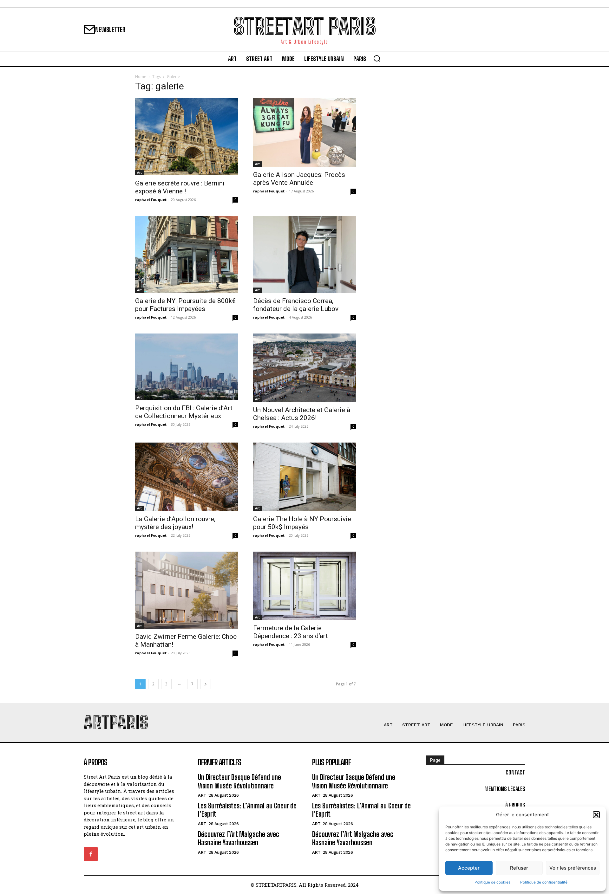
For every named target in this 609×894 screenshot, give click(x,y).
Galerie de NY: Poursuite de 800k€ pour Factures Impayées (185, 305)
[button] (596, 815)
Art (139, 172)
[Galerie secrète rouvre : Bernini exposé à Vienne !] (186, 136)
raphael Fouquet (151, 199)
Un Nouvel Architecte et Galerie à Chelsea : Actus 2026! (301, 414)
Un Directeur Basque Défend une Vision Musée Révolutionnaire (239, 781)
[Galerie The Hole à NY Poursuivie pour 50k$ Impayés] (304, 477)
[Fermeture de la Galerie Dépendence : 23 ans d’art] (304, 586)
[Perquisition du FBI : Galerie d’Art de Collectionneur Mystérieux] (186, 367)
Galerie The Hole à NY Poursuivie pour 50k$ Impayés (302, 523)
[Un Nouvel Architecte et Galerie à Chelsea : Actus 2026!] (304, 368)
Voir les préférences (572, 868)
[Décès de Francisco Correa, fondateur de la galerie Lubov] (304, 254)
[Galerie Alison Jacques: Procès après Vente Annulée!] (304, 132)
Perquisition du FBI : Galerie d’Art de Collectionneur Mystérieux (183, 412)
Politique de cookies (492, 882)
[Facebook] (91, 854)
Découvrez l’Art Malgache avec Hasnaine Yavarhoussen (238, 838)
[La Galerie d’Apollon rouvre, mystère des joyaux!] (186, 477)
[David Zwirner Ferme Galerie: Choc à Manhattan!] (186, 590)
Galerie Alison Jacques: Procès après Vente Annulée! (299, 178)
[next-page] (205, 684)
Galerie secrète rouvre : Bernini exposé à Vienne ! (180, 187)
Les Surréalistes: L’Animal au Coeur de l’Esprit (247, 809)
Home (140, 76)
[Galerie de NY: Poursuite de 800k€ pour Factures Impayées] (186, 254)
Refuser (519, 868)
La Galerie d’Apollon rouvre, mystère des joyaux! (175, 523)
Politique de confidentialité (543, 882)
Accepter (469, 868)
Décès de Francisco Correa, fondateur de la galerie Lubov (295, 305)
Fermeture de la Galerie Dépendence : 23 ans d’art (290, 632)
